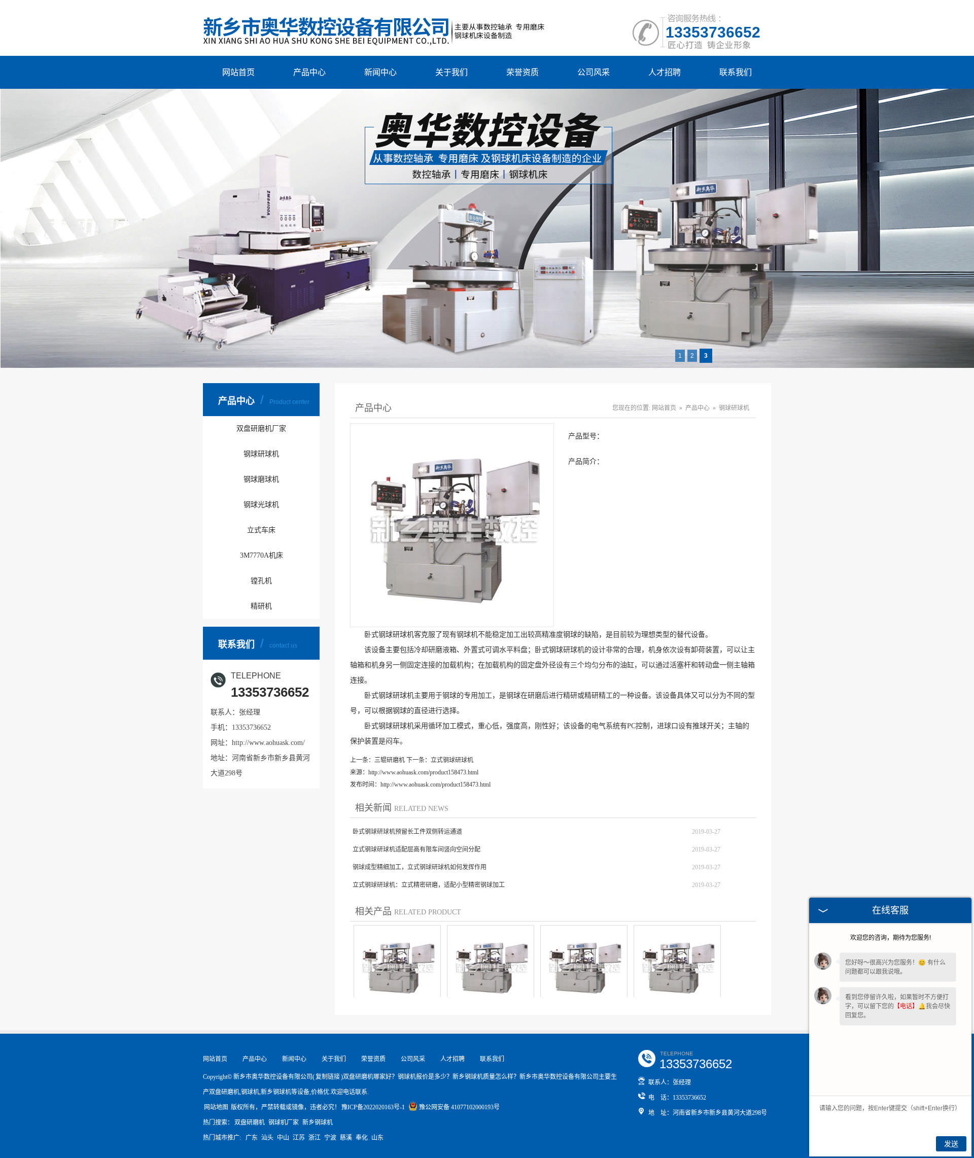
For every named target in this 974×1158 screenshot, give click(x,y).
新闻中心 (380, 72)
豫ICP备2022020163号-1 (373, 1107)
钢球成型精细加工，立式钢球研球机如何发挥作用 (419, 867)
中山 (283, 1137)
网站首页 (238, 72)
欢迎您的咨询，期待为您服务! (890, 937)
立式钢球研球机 (452, 760)
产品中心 (309, 72)
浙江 (314, 1137)
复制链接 (328, 1076)
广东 (252, 1137)
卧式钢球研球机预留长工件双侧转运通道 (407, 831)
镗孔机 (261, 581)
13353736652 (713, 32)
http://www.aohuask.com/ (268, 742)
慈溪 (346, 1137)
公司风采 (593, 72)
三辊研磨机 (389, 760)
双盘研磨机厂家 (261, 428)
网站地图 (216, 1107)
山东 (377, 1137)
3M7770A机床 (261, 555)
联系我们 (735, 72)
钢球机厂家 (283, 1122)
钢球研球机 (261, 454)
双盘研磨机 (249, 1122)
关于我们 (451, 72)
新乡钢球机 (317, 1122)
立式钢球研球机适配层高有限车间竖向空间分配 (416, 849)
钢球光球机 (261, 504)
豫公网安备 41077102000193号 (459, 1107)
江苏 (299, 1137)
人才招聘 (664, 72)
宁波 (330, 1137)
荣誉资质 (522, 72)
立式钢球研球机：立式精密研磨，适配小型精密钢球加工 (429, 885)
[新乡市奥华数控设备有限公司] (375, 14)
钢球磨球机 (261, 479)
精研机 (261, 606)
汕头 (267, 1137)
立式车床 (261, 530)
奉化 (362, 1137)
